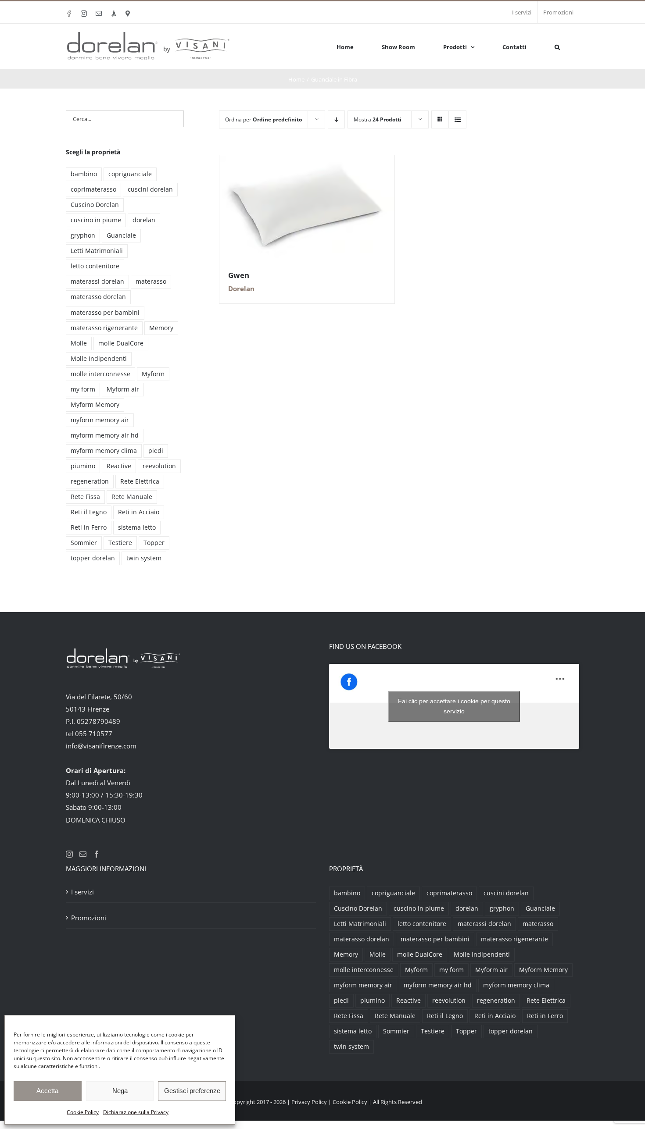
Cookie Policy (83, 1112)
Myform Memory (95, 405)
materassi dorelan (97, 281)
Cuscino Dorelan (95, 205)
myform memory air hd (105, 435)
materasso (151, 281)
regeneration (90, 481)
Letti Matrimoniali (97, 251)
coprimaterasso (93, 189)
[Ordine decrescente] (336, 119)
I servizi (82, 891)
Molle (79, 343)
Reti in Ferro (89, 527)
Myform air (123, 389)
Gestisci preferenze (192, 1090)
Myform (153, 374)
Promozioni (88, 917)
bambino (84, 174)
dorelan (144, 220)
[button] (557, 46)
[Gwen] (306, 161)
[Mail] (82, 854)
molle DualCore (120, 343)
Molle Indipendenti (99, 359)
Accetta (47, 1090)
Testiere (120, 543)
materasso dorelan (98, 297)
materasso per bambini (105, 313)
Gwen (238, 275)
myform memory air (100, 420)
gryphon (83, 235)
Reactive (119, 466)
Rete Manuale (131, 497)
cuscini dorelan (150, 189)
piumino (83, 466)
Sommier (84, 543)
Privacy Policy (309, 1102)
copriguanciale (130, 174)
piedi (155, 451)
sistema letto (137, 527)
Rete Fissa (85, 497)
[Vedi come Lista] (457, 119)
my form (83, 389)
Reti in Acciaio (138, 512)
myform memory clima (104, 451)
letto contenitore (95, 266)
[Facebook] (96, 854)
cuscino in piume (96, 220)
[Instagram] (69, 854)
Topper (154, 543)
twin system (143, 558)
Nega (120, 1090)
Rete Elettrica (139, 481)
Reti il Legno (89, 512)
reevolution (159, 466)
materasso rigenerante (104, 328)
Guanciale (121, 235)
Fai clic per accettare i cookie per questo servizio (454, 706)
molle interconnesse (100, 374)
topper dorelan (93, 558)
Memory (161, 328)
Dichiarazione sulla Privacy (135, 1112)
